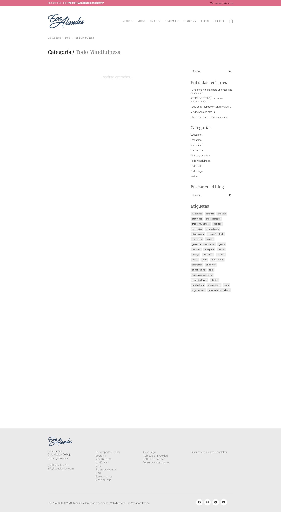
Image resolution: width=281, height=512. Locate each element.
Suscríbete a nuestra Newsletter (209, 452)
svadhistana (198, 285)
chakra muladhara (201, 224)
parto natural (217, 259)
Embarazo (196, 140)
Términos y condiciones (156, 462)
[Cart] (231, 21)
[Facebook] (199, 502)
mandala (196, 249)
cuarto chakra (212, 229)
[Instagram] (207, 502)
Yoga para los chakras (219, 290)
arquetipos (197, 219)
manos (221, 249)
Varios (194, 176)
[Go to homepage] (66, 21)
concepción (197, 229)
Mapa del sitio (103, 480)
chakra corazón (213, 219)
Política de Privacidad (155, 455)
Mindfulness (102, 462)
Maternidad (197, 145)
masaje (195, 254)
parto (204, 259)
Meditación (197, 150)
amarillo (210, 213)
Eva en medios (103, 476)
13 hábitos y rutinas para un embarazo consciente (211, 91)
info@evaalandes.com (61, 468)
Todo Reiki (196, 166)
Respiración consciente (202, 275)
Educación (196, 134)
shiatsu (214, 280)
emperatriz (197, 239)
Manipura (209, 249)
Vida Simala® (103, 459)
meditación (208, 254)
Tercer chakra (214, 285)
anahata (222, 213)
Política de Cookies (154, 459)
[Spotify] (215, 502)
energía (209, 239)
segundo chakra (199, 280)
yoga (226, 285)
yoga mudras (198, 290)
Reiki (211, 270)
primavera (211, 264)
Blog (98, 473)
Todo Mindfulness (97, 52)
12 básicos (197, 213)
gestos (222, 244)
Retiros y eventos (200, 155)
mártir (195, 259)
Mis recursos (216, 3)
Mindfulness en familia (203, 111)
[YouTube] (224, 502)
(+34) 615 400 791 (58, 465)
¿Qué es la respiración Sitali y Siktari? (211, 106)
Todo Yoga (197, 171)
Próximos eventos (105, 469)
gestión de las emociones (203, 244)
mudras (221, 254)
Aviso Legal (149, 452)
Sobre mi (100, 455)
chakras (217, 224)
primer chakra (198, 270)
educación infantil (216, 234)
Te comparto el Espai (107, 452)
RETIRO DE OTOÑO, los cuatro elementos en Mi (207, 100)
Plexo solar (197, 264)
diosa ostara (198, 234)
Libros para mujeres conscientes (209, 117)
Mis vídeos (228, 3)
